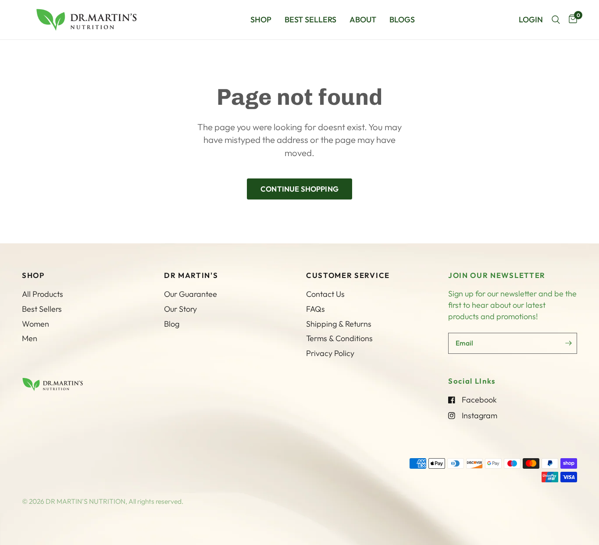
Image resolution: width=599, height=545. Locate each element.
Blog (171, 324)
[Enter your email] (568, 343)
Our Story (180, 309)
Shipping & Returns (338, 324)
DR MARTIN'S (191, 275)
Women (35, 324)
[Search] (555, 19)
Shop (260, 19)
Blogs (402, 19)
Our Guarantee (190, 294)
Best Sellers (310, 19)
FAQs (315, 309)
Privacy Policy (330, 353)
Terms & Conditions (339, 338)
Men (29, 338)
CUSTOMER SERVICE (348, 275)
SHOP (33, 275)
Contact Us (325, 294)
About (362, 19)
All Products (42, 294)
